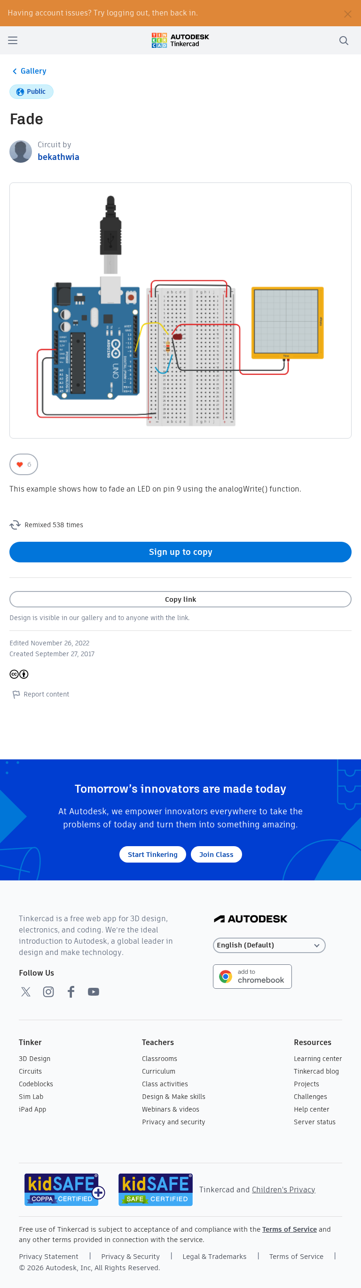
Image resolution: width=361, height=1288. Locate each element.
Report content (46, 694)
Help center (312, 1109)
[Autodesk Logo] (251, 919)
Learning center (318, 1058)
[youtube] (93, 992)
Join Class (216, 854)
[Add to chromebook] (252, 975)
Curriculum (158, 1071)
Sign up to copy (180, 552)
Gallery (34, 71)
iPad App (32, 1109)
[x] (26, 992)
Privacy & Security (130, 1256)
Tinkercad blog (316, 1071)
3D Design (34, 1058)
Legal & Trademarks (214, 1256)
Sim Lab (31, 1096)
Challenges (310, 1096)
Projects (306, 1084)
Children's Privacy (283, 1189)
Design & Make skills (173, 1096)
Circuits (30, 1071)
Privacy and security (173, 1122)
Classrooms (159, 1058)
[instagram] (48, 992)
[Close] (347, 13)
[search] (344, 40)
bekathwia (58, 157)
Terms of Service (289, 1229)
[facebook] (71, 992)
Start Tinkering (153, 854)
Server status (315, 1122)
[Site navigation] (13, 40)
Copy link (180, 599)
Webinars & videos (170, 1109)
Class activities (165, 1084)
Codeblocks (36, 1084)
